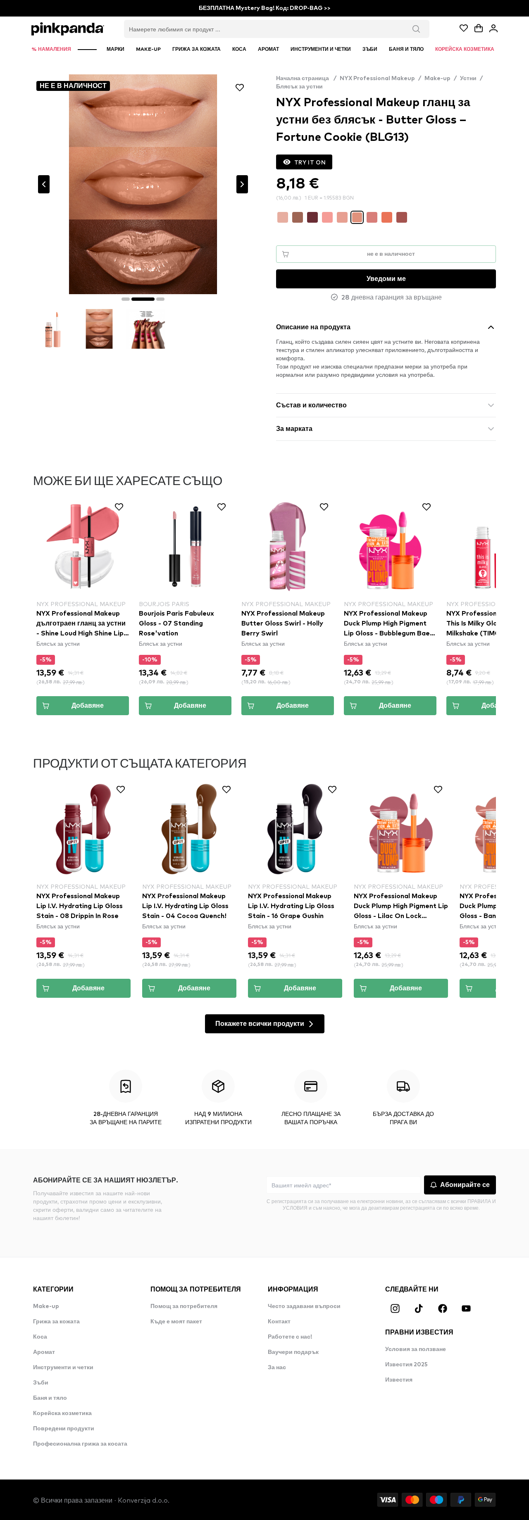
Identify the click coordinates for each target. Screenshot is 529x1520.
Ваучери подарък (293, 1352)
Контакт (279, 1322)
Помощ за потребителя (183, 1306)
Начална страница (306, 78)
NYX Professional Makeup (377, 78)
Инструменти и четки (63, 1367)
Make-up (437, 78)
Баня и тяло (50, 1398)
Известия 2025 (406, 1365)
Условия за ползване (415, 1349)
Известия (398, 1380)
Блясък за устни (299, 87)
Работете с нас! (290, 1337)
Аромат (44, 1352)
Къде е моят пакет (176, 1322)
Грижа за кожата (56, 1322)
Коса (40, 1337)
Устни (468, 78)
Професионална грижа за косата (80, 1444)
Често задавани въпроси (304, 1306)
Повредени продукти (63, 1429)
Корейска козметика (62, 1413)
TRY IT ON (310, 162)
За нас (277, 1367)
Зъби (40, 1383)
